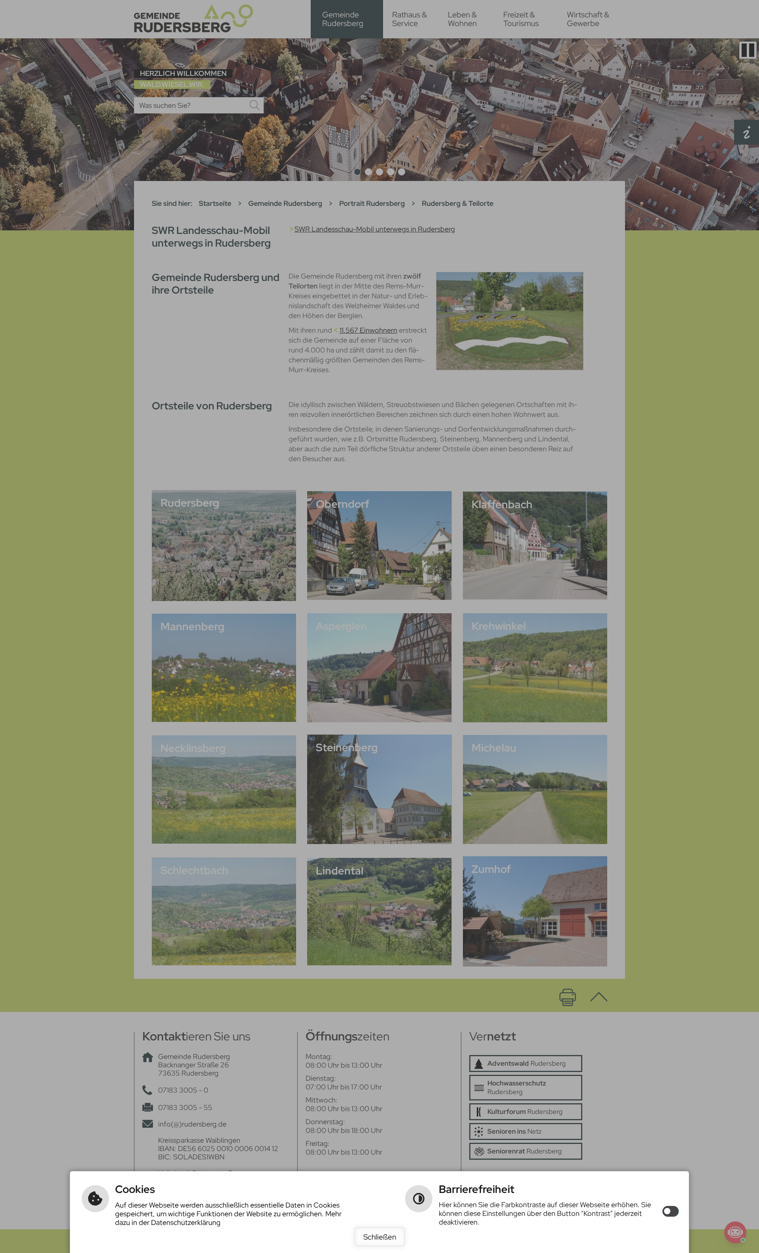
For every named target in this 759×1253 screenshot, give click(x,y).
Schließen (379, 1237)
